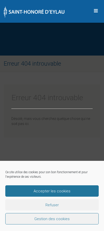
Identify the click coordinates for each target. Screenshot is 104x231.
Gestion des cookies (52, 219)
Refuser (52, 205)
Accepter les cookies (52, 191)
